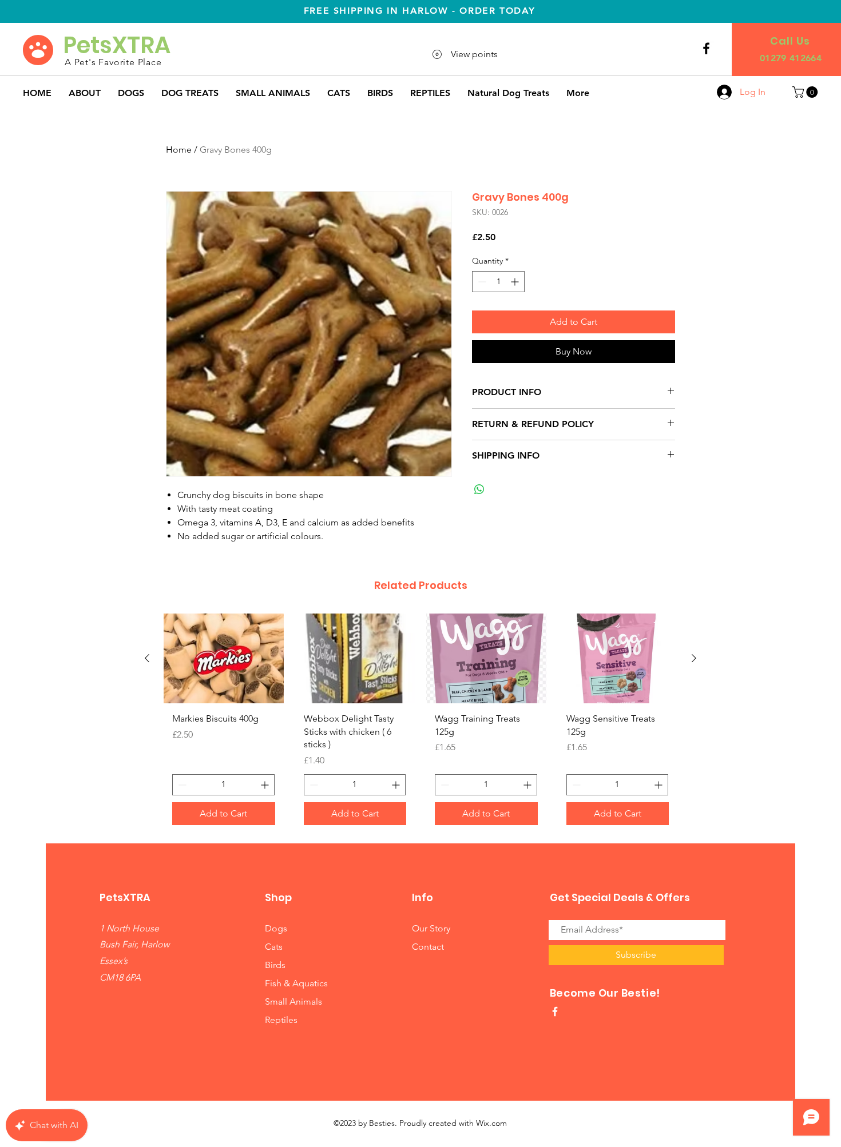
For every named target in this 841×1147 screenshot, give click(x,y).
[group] (420, 723)
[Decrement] (481, 282)
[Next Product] (694, 658)
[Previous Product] (147, 658)
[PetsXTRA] (706, 48)
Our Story (431, 928)
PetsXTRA (119, 45)
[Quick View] (224, 658)
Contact (428, 946)
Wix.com (491, 1123)
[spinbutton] (498, 282)
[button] (806, 92)
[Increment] (516, 282)
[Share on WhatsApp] (479, 489)
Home (179, 149)
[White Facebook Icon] (555, 1011)
